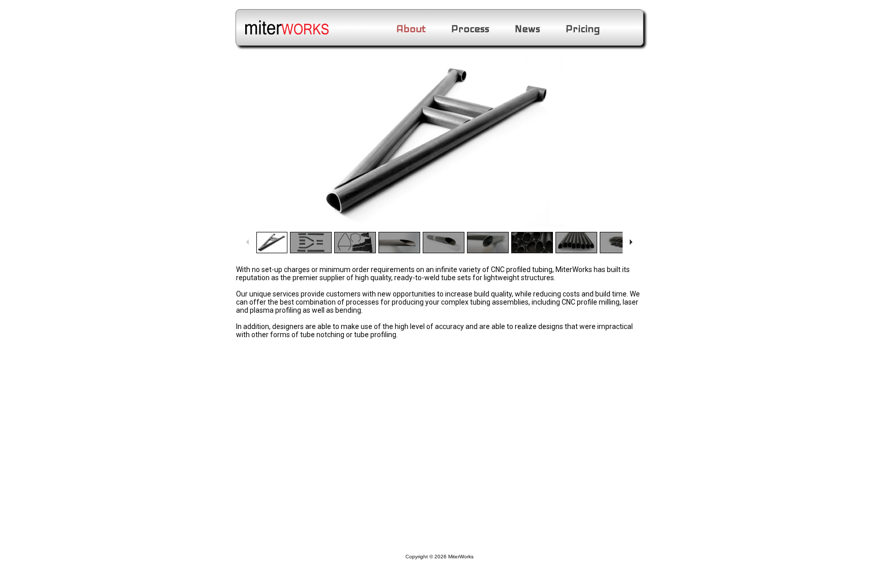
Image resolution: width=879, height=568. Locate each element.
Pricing (583, 29)
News (527, 29)
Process (470, 29)
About (411, 29)
